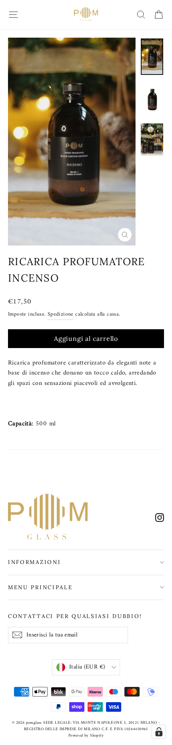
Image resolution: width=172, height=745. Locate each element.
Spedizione (61, 314)
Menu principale (40, 587)
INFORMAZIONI (34, 562)
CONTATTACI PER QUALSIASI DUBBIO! (75, 616)
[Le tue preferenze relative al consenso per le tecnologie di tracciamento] (159, 732)
